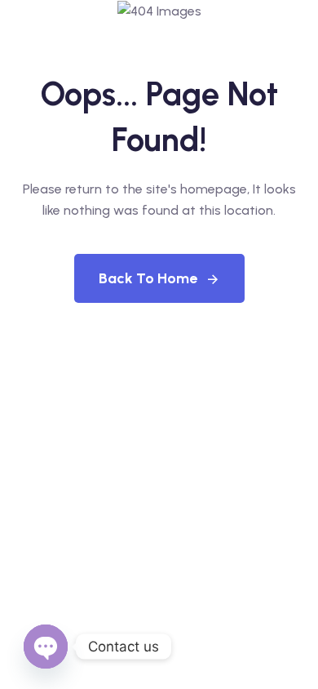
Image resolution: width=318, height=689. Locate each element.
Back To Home (148, 278)
